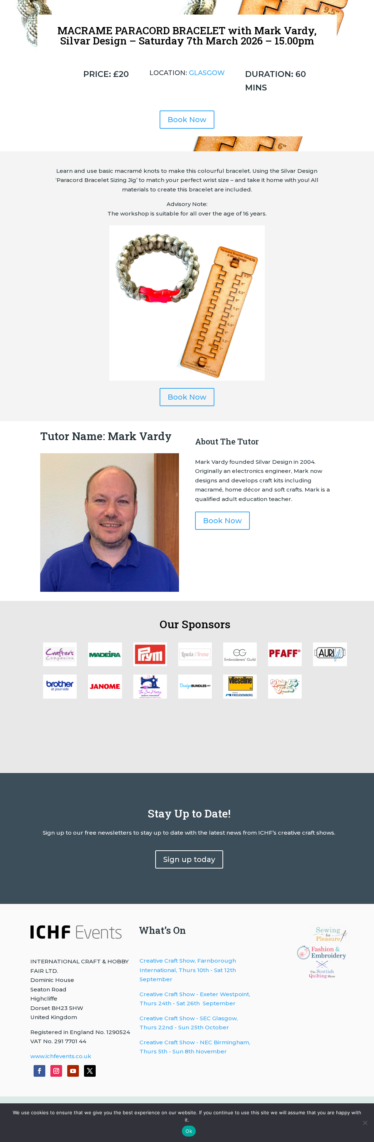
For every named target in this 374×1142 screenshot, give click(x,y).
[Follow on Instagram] (56, 1071)
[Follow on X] (90, 1071)
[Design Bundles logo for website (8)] (150, 664)
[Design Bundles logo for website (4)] (330, 664)
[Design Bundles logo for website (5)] (285, 664)
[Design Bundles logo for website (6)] (240, 664)
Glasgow (207, 73)
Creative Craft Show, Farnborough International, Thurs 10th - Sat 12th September (188, 970)
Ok (189, 1131)
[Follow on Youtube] (73, 1071)
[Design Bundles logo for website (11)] (285, 696)
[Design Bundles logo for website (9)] (105, 664)
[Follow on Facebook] (39, 1071)
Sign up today (189, 859)
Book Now (187, 119)
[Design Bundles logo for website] (195, 696)
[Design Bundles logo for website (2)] (105, 696)
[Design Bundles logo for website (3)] (60, 696)
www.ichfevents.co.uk (60, 1056)
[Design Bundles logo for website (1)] (150, 696)
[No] (365, 1122)
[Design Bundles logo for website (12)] (240, 696)
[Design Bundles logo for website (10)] (60, 664)
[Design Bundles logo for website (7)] (195, 664)
